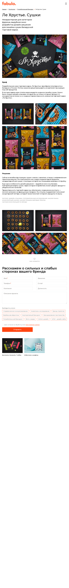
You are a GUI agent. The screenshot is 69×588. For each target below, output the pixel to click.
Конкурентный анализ (10, 200)
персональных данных (33, 324)
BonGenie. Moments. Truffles (11, 355)
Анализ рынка (53, 198)
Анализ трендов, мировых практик (33, 200)
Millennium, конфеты (31, 355)
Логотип (5, 198)
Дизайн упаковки (15, 198)
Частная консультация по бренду (14, 202)
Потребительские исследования (35, 198)
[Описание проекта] (34, 303)
